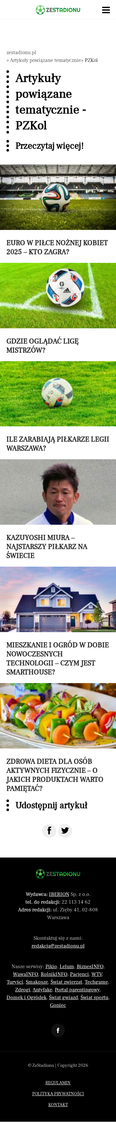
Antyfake (42, 990)
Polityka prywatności (58, 1094)
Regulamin (58, 1083)
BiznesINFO (90, 966)
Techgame (96, 982)
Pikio (51, 966)
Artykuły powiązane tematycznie (45, 60)
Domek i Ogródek (26, 997)
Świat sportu (94, 997)
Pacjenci (79, 974)
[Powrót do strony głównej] (58, 874)
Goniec (58, 1005)
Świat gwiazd (63, 997)
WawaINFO (25, 974)
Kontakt (58, 1105)
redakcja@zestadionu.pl (58, 946)
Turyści (15, 982)
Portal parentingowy (77, 990)
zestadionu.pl (21, 52)
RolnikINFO (54, 974)
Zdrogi (22, 990)
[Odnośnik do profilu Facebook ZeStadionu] (58, 1030)
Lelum (67, 966)
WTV (97, 974)
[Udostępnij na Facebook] (49, 831)
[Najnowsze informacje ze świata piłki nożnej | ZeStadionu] (58, 10)
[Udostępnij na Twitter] (65, 831)
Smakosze (37, 982)
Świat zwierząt (66, 982)
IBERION (59, 894)
